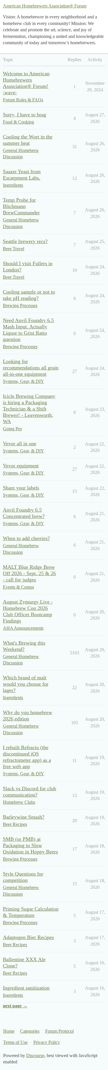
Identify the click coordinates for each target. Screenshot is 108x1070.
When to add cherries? (26, 538)
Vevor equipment (21, 466)
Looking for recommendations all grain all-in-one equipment (30, 367)
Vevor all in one (19, 443)
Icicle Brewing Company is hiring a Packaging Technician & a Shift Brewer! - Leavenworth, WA (29, 408)
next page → (15, 1005)
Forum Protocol (59, 1031)
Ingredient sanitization (26, 988)
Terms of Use (15, 1042)
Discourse (35, 1055)
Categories (29, 1031)
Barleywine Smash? (23, 817)
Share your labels (21, 488)
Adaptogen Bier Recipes (28, 937)
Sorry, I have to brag (24, 114)
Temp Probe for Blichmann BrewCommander (21, 206)
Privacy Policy (46, 1042)
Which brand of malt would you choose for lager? (25, 684)
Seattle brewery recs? (25, 241)
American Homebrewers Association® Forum (44, 5)
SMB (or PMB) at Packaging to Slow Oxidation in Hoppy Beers (30, 845)
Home (8, 1031)
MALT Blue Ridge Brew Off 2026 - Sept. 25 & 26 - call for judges (29, 573)
